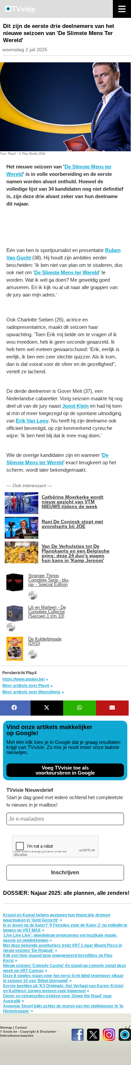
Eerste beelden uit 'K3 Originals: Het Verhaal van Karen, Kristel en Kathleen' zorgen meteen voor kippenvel (63, 988)
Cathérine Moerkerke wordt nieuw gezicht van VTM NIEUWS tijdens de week (72, 501)
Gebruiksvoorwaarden (17, 1035)
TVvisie (125, 1033)
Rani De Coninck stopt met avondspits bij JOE (72, 524)
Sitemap (6, 1027)
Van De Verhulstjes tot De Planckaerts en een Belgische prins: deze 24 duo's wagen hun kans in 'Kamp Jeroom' (76, 553)
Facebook (77, 1033)
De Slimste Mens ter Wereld (66, 272)
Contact (21, 1027)
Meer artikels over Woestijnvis (31, 692)
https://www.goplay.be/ (23, 679)
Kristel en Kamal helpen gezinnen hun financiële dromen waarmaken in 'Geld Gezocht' (56, 917)
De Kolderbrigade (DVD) (44, 641)
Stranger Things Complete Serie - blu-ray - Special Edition (48, 580)
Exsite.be (10, 1031)
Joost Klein (75, 406)
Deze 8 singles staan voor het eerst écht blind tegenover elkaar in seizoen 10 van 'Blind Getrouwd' (63, 978)
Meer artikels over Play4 (25, 685)
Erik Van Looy (32, 421)
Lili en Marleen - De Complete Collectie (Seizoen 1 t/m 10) (47, 612)
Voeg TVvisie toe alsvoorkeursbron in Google (65, 770)
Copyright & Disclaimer (38, 1031)
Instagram (109, 1033)
